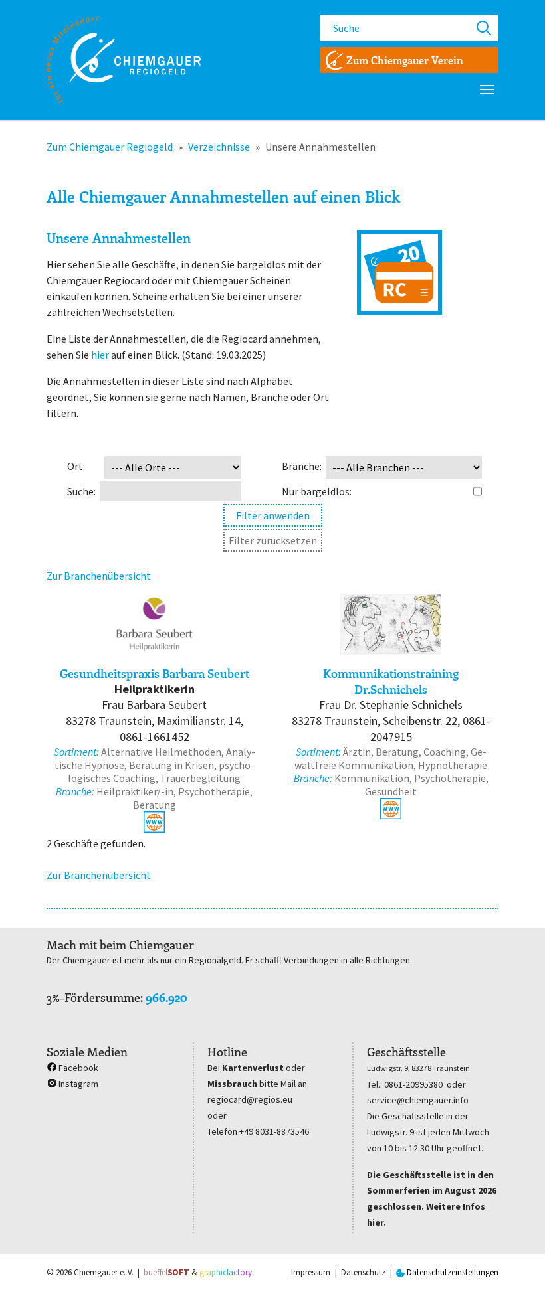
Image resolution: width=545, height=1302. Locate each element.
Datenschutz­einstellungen (451, 1272)
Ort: (76, 466)
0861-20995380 (413, 1084)
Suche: (81, 491)
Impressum (310, 1272)
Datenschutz (363, 1272)
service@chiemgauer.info (418, 1100)
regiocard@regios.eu (249, 1099)
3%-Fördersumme (93, 997)
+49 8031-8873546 (274, 1131)
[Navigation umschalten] (487, 89)
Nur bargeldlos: (317, 491)
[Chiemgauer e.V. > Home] (124, 60)
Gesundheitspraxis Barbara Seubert (154, 673)
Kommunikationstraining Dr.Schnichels (391, 681)
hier (100, 354)
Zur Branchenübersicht (99, 575)
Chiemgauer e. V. (104, 1272)
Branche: (302, 466)
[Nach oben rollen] (516, 1273)
